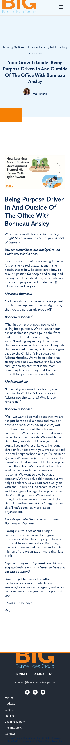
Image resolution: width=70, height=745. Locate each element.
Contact (10, 733)
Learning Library (15, 721)
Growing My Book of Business (20, 47)
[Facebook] (43, 692)
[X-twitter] (35, 692)
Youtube (10, 587)
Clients (9, 709)
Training (10, 715)
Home (9, 697)
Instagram (42, 587)
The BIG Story (13, 727)
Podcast (10, 703)
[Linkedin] (27, 692)
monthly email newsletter (42, 563)
